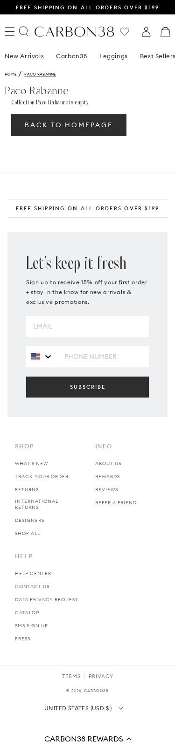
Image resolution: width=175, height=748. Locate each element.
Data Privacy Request (46, 600)
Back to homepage (69, 125)
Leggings (113, 56)
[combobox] (41, 356)
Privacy (101, 676)
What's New (31, 463)
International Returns (36, 504)
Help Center (33, 573)
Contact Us (32, 586)
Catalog (27, 613)
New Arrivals (24, 56)
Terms (71, 676)
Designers (29, 520)
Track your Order (42, 477)
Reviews (106, 490)
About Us (108, 463)
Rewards (107, 477)
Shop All (27, 533)
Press (22, 639)
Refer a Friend (116, 503)
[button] (87, 738)
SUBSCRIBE (87, 387)
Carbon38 (71, 56)
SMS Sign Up (31, 626)
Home (10, 74)
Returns (27, 490)
